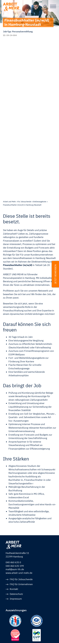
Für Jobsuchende (24, 201)
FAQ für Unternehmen (21, 584)
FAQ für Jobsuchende (21, 579)
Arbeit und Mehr (9, 201)
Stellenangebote (39, 201)
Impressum (16, 598)
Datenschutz (16, 593)
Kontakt (14, 589)
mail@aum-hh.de (15, 569)
